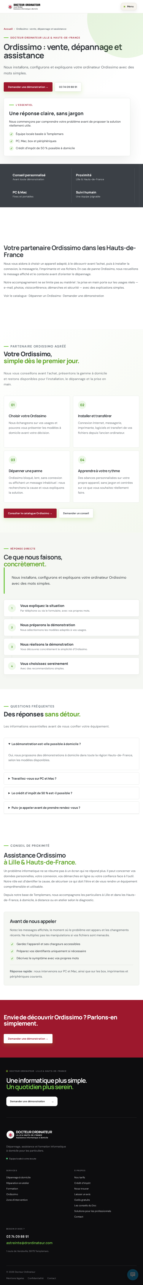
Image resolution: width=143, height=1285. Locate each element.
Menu (130, 6)
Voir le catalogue (15, 296)
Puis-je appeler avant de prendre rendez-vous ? (46, 808)
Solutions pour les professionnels (92, 1211)
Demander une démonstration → (28, 87)
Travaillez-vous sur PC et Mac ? (34, 778)
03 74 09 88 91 (68, 87)
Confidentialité (36, 1278)
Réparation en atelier (17, 1183)
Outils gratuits (82, 1199)
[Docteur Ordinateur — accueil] (24, 6)
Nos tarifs (79, 1177)
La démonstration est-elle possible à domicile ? (46, 744)
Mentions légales (15, 1278)
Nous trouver (81, 1188)
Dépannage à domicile (18, 1177)
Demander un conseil (76, 513)
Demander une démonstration (83, 296)
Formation (12, 1188)
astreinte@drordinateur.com (29, 1243)
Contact (78, 1216)
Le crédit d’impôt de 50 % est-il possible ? (42, 793)
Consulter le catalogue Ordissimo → (30, 513)
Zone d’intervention (17, 1199)
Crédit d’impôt (82, 1183)
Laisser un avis (82, 1194)
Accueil (8, 28)
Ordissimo (12, 1194)
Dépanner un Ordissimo (45, 296)
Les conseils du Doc (85, 1205)
